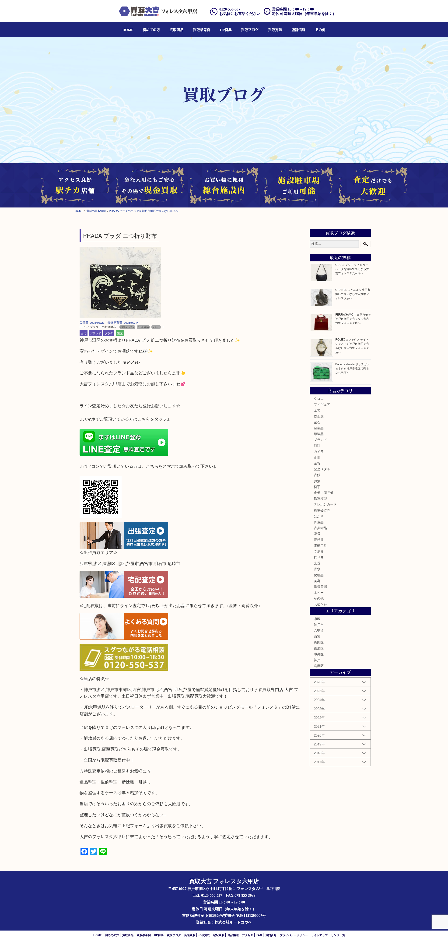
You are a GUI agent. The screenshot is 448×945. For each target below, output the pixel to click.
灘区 (120, 333)
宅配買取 (218, 935)
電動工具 (320, 545)
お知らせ (320, 604)
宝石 (317, 422)
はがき (319, 516)
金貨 (317, 463)
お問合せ (270, 935)
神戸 (317, 659)
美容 (317, 580)
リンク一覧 (338, 935)
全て (83, 333)
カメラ (319, 451)
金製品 (319, 427)
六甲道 (319, 630)
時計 (317, 445)
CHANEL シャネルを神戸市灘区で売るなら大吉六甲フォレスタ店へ (352, 294)
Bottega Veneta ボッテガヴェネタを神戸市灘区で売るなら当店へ (352, 368)
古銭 (317, 474)
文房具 (319, 551)
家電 (317, 533)
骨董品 (319, 522)
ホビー (319, 592)
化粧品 (319, 575)
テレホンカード (325, 504)
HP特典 (226, 29)
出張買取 (204, 935)
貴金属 (319, 416)
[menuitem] (127, 30)
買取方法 (275, 29)
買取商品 (176, 29)
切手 (317, 486)
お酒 (317, 480)
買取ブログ (250, 29)
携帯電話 (320, 586)
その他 (319, 598)
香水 (317, 568)
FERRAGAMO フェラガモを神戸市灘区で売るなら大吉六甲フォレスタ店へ (353, 318)
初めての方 (151, 29)
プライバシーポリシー (294, 935)
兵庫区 (319, 665)
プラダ (109, 333)
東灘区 (319, 648)
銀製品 (319, 433)
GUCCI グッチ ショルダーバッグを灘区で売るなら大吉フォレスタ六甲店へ (352, 269)
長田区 (319, 642)
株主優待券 (322, 510)
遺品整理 (233, 935)
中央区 (319, 654)
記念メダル (322, 469)
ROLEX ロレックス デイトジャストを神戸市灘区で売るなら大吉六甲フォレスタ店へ (352, 345)
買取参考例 (201, 29)
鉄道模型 (320, 498)
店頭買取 (189, 935)
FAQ (259, 935)
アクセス (247, 935)
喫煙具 (319, 539)
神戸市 (319, 624)
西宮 (317, 636)
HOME (127, 29)
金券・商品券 (323, 492)
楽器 (317, 563)
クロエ (319, 398)
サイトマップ (319, 935)
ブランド (95, 333)
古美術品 (320, 527)
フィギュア (322, 404)
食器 (317, 457)
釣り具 (319, 557)
